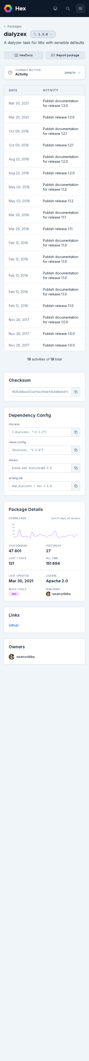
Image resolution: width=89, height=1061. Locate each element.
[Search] (68, 8)
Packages (15, 26)
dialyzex (15, 34)
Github (14, 625)
